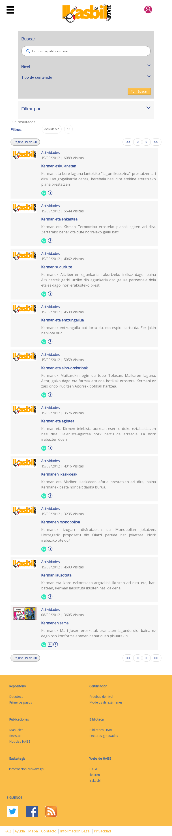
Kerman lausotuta (56, 575)
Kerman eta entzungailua (62, 320)
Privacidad (102, 831)
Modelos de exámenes (106, 702)
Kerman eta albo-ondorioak (64, 367)
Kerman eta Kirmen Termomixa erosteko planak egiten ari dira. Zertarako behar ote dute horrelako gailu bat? (98, 229)
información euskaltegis (26, 769)
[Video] (50, 644)
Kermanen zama (55, 622)
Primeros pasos (20, 702)
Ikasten (94, 775)
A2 (44, 193)
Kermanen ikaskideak (59, 474)
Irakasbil (95, 780)
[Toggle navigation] (10, 10)
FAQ (8, 831)
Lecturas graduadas (103, 735)
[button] (25, 142)
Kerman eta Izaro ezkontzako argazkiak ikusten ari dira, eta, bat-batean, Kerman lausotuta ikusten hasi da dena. (98, 585)
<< (128, 142)
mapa (33, 831)
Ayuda (20, 831)
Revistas (15, 735)
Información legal (75, 831)
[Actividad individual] (50, 192)
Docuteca (16, 696)
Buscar (143, 91)
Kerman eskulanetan (58, 165)
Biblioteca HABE (101, 730)
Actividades (50, 152)
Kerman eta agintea (57, 421)
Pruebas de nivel (101, 696)
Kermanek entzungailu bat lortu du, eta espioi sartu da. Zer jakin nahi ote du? (98, 330)
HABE (93, 769)
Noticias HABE (19, 741)
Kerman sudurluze (56, 266)
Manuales (16, 730)
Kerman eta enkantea (59, 219)
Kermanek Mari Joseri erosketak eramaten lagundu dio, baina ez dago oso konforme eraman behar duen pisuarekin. (98, 633)
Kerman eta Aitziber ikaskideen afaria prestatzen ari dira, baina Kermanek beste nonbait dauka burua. (98, 484)
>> (156, 142)
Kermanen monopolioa (60, 522)
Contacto (49, 831)
